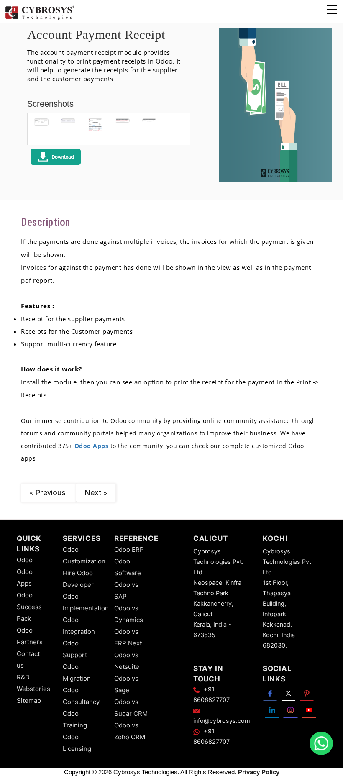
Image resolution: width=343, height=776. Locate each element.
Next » (95, 492)
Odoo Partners (30, 636)
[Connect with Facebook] (270, 692)
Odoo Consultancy (81, 696)
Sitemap (29, 700)
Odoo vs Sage (126, 684)
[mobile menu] (332, 9)
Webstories (33, 689)
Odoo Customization (84, 555)
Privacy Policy (258, 772)
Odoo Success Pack (29, 606)
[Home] (39, 18)
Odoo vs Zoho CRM (129, 731)
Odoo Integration (79, 625)
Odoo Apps (91, 446)
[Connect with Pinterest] (306, 692)
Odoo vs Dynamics (128, 614)
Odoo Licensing (77, 743)
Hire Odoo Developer (78, 579)
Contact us (28, 659)
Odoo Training (75, 719)
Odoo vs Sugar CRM (131, 707)
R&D (23, 677)
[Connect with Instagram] (290, 709)
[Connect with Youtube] (309, 709)
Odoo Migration (77, 672)
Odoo (25, 560)
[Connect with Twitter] (288, 692)
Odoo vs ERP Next (128, 637)
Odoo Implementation (86, 602)
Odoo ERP (129, 549)
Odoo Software (127, 567)
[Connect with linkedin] (272, 709)
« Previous (48, 492)
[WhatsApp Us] (321, 743)
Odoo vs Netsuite (126, 661)
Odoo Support (75, 649)
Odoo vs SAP (126, 590)
